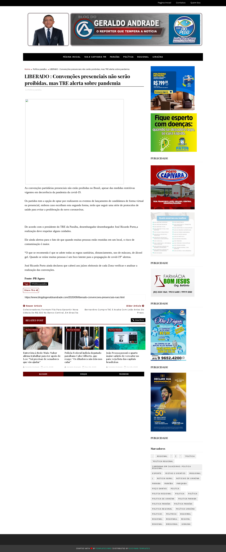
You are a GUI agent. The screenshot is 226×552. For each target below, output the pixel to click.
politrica (171, 514)
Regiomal (185, 514)
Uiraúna (158, 57)
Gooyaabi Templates (139, 548)
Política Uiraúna (185, 509)
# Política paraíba (39, 284)
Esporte (157, 473)
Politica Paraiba (187, 499)
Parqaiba (182, 483)
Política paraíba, (35, 90)
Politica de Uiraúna (163, 499)
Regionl (185, 519)
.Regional (162, 456)
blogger (43, 374)
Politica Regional (162, 509)
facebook (124, 374)
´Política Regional (162, 461)
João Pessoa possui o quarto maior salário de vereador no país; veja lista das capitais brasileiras (122, 357)
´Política (190, 456)
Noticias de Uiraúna (187, 478)
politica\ (157, 514)
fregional (195, 473)
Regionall (171, 519)
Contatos (181, 2)
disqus (83, 374)
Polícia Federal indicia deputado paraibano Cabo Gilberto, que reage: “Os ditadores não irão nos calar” (83, 357)
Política (128, 57)
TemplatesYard (103, 548)
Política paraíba (40, 69)
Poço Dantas (159, 489)
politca (175, 489)
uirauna (186, 524)
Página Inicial (72, 57)
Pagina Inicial (164, 2)
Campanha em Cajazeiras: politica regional (171, 467)
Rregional (172, 524)
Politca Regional (161, 494)
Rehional (157, 524)
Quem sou (195, 2)
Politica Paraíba (161, 504)
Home (27, 69)
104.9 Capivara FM (95, 57)
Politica (179, 494)
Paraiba (156, 483)
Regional (143, 57)
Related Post (34, 320)
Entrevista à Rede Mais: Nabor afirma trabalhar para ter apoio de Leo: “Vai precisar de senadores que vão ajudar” (42, 357)
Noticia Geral (165, 478)
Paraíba (115, 57)
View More (139, 320)
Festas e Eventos (175, 473)
